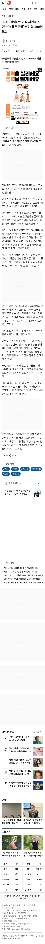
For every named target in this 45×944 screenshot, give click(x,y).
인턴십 (5, 474)
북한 (28, 869)
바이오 (39, 874)
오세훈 (15, 469)
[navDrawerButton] (41, 3)
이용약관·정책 (35, 896)
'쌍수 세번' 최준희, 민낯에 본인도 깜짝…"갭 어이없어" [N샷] (20, 763)
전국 (5, 869)
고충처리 (22, 898)
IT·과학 (28, 874)
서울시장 (24, 469)
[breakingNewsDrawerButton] (36, 3)
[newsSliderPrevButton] (35, 732)
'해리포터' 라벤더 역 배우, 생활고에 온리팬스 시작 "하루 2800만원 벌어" (20, 774)
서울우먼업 (36, 469)
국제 (39, 864)
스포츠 (5, 832)
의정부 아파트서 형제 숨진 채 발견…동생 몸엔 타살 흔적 (20, 785)
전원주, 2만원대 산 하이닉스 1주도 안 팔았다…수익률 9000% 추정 (20, 740)
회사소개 (8, 896)
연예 (4, 799)
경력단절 (15, 474)
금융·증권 (39, 869)
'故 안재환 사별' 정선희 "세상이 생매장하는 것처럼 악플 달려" (20, 751)
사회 (3, 16)
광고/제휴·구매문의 (20, 896)
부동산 (16, 874)
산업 (5, 874)
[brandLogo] (6, 3)
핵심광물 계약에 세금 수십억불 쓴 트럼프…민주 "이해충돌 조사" (17, 492)
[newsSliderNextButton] (41, 732)
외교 (16, 869)
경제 (28, 864)
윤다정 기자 (10, 41)
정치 (5, 864)
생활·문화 (5, 879)
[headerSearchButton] (32, 3)
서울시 (5, 469)
